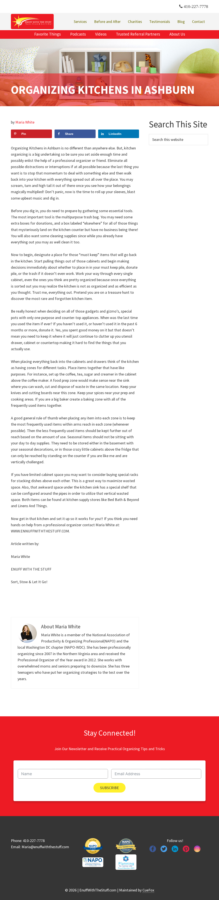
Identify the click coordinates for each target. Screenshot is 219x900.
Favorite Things (47, 34)
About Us (177, 34)
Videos (101, 34)
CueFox (148, 890)
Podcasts (78, 34)
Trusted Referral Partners (138, 34)
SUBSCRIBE (109, 787)
